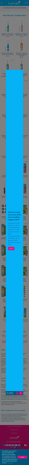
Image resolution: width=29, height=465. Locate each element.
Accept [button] (22, 457)
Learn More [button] (10, 462)
